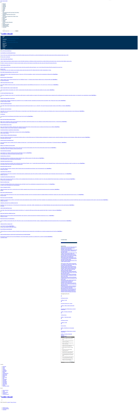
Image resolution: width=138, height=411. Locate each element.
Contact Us (4, 393)
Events (4, 23)
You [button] (3, 11)
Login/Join (4, 27)
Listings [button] (4, 21)
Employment (8, 14)
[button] (2, 69)
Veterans (4, 20)
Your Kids (8, 12)
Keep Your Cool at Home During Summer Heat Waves (67, 350)
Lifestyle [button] (4, 15)
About (4, 9)
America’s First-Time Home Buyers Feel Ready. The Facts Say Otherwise (68, 345)
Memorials (11, 22)
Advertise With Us (6, 394)
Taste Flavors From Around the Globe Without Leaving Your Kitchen (67, 359)
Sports (4, 18)
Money (4, 376)
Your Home (13, 12)
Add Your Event (63, 336)
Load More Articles (3, 237)
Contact (4, 8)
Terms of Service (5, 390)
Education (4, 14)
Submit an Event (5, 25)
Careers (4, 7)
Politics (14, 16)
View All (62, 335)
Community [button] (5, 13)
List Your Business (6, 26)
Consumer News (10, 16)
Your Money (17, 12)
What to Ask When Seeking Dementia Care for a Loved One (67, 341)
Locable (8, 402)
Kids (3, 378)
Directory (4, 3)
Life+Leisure (5, 16)
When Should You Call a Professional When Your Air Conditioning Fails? (67, 352)
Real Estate (4, 17)
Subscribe (4, 6)
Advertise (4, 5)
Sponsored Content (6, 24)
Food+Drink (5, 19)
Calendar (4, 4)
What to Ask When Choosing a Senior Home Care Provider (67, 343)
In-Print (4, 384)
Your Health (5, 12)
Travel (17, 16)
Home (4, 10)
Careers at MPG (5, 392)
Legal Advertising (6, 22)
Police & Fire (13, 14)
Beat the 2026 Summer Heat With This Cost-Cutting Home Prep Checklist (68, 357)
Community (5, 370)
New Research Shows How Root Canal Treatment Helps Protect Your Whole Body (68, 354)
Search (4, 30)
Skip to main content (3, 0)
